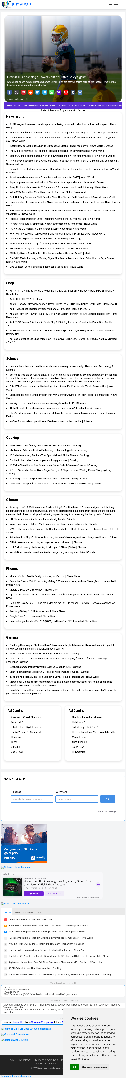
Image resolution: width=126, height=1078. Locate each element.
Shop (10, 283)
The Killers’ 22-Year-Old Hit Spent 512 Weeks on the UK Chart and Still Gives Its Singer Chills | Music (59, 956)
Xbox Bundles (79, 742)
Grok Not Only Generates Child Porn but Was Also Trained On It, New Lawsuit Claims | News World (62, 197)
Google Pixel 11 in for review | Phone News (33, 616)
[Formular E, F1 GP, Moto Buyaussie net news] (26, 1028)
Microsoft (16, 1022)
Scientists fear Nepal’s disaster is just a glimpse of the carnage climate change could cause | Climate (64, 537)
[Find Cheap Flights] (24, 861)
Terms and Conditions (46, 1060)
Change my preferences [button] (94, 1067)
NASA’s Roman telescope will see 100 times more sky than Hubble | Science (51, 421)
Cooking (12, 438)
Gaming (12, 637)
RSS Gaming (40, 1063)
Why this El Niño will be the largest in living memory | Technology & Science (46, 943)
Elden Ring (16, 737)
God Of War (17, 751)
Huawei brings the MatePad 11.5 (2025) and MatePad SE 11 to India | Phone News (54, 621)
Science (12, 358)
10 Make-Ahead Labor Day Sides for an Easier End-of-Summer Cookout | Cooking (53, 465)
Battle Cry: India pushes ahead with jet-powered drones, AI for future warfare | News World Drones (62, 155)
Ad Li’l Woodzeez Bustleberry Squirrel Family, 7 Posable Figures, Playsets (50, 308)
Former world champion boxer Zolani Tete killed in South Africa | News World (47, 950)
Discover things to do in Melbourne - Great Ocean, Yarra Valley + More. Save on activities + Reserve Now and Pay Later (61, 1011)
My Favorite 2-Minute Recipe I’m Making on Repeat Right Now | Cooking (48, 450)
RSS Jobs (53, 1063)
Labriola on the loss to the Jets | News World (31, 919)
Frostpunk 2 (17, 722)
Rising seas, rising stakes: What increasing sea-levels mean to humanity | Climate (53, 524)
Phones (12, 568)
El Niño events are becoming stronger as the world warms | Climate (46, 542)
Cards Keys (78, 746)
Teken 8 (15, 742)
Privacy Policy (24, 1060)
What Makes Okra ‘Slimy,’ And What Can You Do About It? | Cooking (45, 445)
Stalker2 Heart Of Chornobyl (26, 732)
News (7, 987)
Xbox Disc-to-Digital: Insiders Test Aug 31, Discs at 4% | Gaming (44, 653)
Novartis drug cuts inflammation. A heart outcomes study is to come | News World (53, 223)
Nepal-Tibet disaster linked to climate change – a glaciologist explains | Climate (52, 552)
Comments (28, 913)
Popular (7, 913)
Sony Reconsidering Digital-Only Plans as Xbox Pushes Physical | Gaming (49, 671)
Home (11, 1060)
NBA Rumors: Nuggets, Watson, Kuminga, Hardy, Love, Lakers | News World (47, 931)
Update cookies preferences (15, 1076)
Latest (17, 913)
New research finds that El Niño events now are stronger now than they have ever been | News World (64, 132)
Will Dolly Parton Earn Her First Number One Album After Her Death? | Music (50, 253)
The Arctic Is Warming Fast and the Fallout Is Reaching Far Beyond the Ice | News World (57, 150)
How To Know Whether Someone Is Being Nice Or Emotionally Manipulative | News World (57, 233)
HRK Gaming (78, 751)
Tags (38, 913)
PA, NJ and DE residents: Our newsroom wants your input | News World (48, 228)
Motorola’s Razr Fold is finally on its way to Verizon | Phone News (45, 576)
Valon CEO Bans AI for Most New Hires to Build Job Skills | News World (48, 192)
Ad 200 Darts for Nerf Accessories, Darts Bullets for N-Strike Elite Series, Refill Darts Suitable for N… (64, 304)
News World (15, 116)
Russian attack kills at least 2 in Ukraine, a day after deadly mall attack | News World (51, 937)
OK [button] (74, 1067)
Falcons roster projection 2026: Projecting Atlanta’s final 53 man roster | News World (55, 218)
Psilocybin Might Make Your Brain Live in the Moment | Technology (45, 238)
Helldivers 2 (78, 722)
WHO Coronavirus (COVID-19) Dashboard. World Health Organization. (40, 994)
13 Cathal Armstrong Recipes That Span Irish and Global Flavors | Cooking (49, 455)
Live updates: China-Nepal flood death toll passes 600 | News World (46, 266)
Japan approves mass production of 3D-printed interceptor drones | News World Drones (57, 182)
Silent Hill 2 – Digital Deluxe (26, 727)
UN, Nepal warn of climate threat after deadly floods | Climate (42, 519)
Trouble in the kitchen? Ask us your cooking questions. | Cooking (44, 460)
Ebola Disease (11, 992)
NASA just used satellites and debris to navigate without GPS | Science (48, 403)
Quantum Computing (42, 1022)
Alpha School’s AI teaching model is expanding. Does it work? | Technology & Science (55, 408)
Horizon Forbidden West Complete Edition (94, 732)
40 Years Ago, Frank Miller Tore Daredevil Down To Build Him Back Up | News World (54, 676)
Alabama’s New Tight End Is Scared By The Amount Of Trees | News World (49, 248)
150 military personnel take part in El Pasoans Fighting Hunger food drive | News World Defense (61, 145)
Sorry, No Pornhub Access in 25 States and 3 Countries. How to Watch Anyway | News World (59, 187)
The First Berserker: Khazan (87, 717)
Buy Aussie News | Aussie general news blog (57, 1068)
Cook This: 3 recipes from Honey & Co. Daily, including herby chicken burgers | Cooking (56, 483)
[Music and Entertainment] (15, 1034)
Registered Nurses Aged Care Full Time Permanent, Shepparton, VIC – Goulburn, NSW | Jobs (55, 962)
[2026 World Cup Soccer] (15, 903)
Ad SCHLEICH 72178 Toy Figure (27, 299)
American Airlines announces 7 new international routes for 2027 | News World (52, 177)
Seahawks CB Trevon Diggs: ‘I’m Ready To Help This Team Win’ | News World (51, 243)
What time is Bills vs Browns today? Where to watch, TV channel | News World (48, 925)
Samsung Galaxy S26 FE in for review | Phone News (37, 611)
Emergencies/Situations (17, 989)
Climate (12, 500)
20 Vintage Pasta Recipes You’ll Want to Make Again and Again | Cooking (48, 478)
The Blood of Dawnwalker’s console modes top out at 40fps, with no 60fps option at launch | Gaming (60, 974)
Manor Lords (79, 737)
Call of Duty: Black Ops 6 (85, 727)
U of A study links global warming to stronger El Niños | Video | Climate (48, 547)
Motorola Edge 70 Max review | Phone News (34, 589)
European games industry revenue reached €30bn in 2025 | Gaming (45, 666)
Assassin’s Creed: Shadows (26, 717)
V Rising (15, 746)
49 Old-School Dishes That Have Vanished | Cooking (35, 968)
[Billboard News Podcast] (15, 867)
